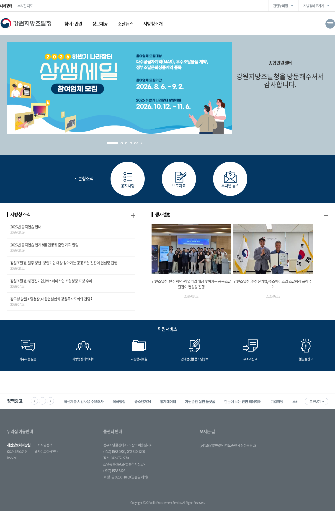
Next (141, 143)
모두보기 (314, 401)
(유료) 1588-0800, (114, 451)
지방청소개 (152, 23)
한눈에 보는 (242, 401)
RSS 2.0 (12, 457)
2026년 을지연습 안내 (25, 226)
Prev (137, 143)
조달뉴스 (125, 23)
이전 (34, 401)
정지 (42, 401)
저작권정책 (44, 444)
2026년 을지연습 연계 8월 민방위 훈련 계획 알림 (44, 244)
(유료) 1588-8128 (114, 470)
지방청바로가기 (313, 5)
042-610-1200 (136, 451)
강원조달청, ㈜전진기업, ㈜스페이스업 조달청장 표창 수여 (51, 280)
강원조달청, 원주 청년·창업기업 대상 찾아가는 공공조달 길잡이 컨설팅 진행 (63, 262)
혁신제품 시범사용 (83, 401)
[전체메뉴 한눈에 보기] (330, 24)
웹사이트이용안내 (46, 451)
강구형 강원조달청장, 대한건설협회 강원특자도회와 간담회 (51, 299)
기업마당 (277, 401)
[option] (83, 401)
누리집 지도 (25, 5)
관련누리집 (280, 5)
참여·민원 (73, 23)
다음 (50, 401)
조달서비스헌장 (17, 451)
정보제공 (100, 23)
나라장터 (6, 5)
